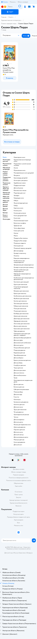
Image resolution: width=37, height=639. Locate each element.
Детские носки (18, 407)
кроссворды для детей (20, 178)
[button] (10, 11)
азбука (16, 200)
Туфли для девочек (19, 331)
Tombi (15, 378)
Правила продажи (18, 475)
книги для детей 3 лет (20, 215)
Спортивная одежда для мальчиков (21, 287)
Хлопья (16, 233)
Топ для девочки (18, 412)
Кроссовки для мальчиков (22, 328)
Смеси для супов (19, 231)
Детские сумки (18, 432)
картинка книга (18, 208)
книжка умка (18, 210)
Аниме (16, 168)
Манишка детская (19, 440)
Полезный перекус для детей (22, 248)
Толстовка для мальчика (21, 303)
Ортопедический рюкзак (21, 414)
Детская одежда (18, 251)
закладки (16, 195)
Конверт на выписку (20, 253)
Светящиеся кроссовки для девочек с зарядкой (22, 334)
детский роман (18, 188)
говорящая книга (19, 198)
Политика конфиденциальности (18, 478)
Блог (18, 523)
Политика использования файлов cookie (18, 480)
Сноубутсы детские (20, 365)
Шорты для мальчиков (20, 316)
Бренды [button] (5, 213)
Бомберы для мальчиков (21, 313)
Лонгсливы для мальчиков (22, 323)
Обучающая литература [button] (6, 168)
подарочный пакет (19, 185)
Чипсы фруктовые (19, 228)
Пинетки (16, 256)
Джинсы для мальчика (20, 326)
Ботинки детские (19, 387)
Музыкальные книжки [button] (7, 164)
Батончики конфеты (20, 223)
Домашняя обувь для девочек (22, 338)
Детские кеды (18, 394)
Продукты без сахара (20, 241)
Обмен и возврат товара (18, 472)
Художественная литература (11, 20)
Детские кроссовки (20, 370)
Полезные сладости (20, 243)
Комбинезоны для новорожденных (19, 261)
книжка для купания (20, 213)
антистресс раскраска (20, 180)
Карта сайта (18, 486)
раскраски (17, 175)
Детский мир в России (11, 553)
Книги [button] (5, 157)
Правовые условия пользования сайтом (19, 549)
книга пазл (17, 218)
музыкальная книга (19, 170)
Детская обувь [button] (5, 209)
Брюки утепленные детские (22, 360)
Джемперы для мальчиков (21, 318)
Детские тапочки (19, 373)
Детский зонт (18, 445)
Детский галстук (19, 435)
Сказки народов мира (8, 24)
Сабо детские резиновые (21, 389)
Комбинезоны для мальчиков (22, 296)
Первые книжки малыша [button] (5, 173)
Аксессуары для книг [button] (6, 160)
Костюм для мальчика (20, 301)
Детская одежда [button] (5, 205)
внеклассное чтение (20, 190)
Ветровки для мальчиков (21, 291)
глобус (16, 205)
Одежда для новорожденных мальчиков (22, 274)
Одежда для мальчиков (20, 321)
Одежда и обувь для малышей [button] (6, 188)
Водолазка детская (19, 353)
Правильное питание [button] (6, 183)
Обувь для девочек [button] (6, 201)
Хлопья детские (18, 246)
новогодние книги (19, 157)
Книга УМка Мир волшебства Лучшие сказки (15, 131)
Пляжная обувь (18, 392)
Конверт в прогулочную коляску (24, 267)
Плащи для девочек (19, 350)
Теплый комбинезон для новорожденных (21, 270)
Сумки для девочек (19, 442)
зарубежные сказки (20, 183)
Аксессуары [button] (6, 219)
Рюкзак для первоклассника (22, 424)
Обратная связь (18, 483)
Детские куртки (18, 345)
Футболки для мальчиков (21, 298)
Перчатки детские (19, 429)
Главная (3, 17)
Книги (10, 17)
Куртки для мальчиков (20, 284)
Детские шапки (18, 422)
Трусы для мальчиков (20, 409)
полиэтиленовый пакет (21, 220)
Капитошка (17, 399)
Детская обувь (18, 363)
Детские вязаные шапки (21, 437)
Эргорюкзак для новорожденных (24, 265)
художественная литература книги (22, 160)
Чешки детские (18, 368)
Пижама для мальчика (20, 311)
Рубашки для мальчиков (21, 306)
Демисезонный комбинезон (22, 343)
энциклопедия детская (21, 203)
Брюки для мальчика (20, 293)
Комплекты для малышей (21, 282)
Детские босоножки (20, 375)
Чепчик (16, 417)
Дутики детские (18, 384)
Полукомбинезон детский (22, 348)
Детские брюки (18, 358)
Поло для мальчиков (20, 308)
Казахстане (22, 553)
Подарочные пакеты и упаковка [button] (7, 179)
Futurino (16, 397)
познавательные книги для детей (24, 173)
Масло (16, 236)
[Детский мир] (3, 6)
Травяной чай (18, 225)
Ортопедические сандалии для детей (23, 381)
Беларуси (30, 553)
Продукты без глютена (21, 238)
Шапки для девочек (19, 427)
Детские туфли (18, 340)
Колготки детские (19, 404)
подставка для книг (19, 193)
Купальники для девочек (21, 402)
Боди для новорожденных (22, 258)
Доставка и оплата (18, 469)
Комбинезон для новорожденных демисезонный (24, 278)
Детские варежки (19, 419)
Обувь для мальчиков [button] (6, 197)
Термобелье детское (20, 355)
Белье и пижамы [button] (5, 216)
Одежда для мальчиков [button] (6, 193)
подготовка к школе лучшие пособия (22, 164)
